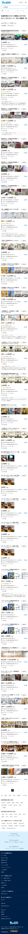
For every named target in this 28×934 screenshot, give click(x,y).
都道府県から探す (4, 862)
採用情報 (2, 914)
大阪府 (6, 795)
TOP (1, 795)
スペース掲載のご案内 (5, 878)
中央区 (14, 795)
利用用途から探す (4, 860)
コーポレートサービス (5, 867)
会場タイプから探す (4, 857)
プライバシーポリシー (5, 916)
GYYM (2, 899)
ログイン (21, 2)
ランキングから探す (4, 865)
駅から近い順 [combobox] (10, 25)
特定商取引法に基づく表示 (5, 918)
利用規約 (2, 872)
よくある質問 (3, 869)
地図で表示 (14, 931)
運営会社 (2, 912)
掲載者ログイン (4, 882)
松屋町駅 (18, 795)
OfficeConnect (3, 893)
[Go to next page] (18, 790)
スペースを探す (4, 855)
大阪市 (10, 795)
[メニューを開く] (25, 2)
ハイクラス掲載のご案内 (5, 880)
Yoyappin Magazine (4, 905)
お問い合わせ (3, 909)
